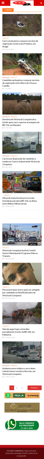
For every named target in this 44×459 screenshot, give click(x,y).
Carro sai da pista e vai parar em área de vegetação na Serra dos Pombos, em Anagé (20, 44)
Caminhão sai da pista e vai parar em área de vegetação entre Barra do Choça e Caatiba (20, 83)
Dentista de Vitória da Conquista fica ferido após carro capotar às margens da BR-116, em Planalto (20, 122)
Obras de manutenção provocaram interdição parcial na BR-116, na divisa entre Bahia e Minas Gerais (19, 201)
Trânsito (5, 38)
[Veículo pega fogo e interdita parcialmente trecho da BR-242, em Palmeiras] (22, 313)
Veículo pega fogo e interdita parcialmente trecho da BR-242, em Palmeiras (18, 332)
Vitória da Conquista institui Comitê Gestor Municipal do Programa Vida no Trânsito (20, 253)
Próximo (34, 388)
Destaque (5, 77)
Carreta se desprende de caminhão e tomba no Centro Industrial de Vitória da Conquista (21, 161)
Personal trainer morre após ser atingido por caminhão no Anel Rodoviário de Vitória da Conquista (21, 293)
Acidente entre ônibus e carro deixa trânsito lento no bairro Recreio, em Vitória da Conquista (18, 371)
